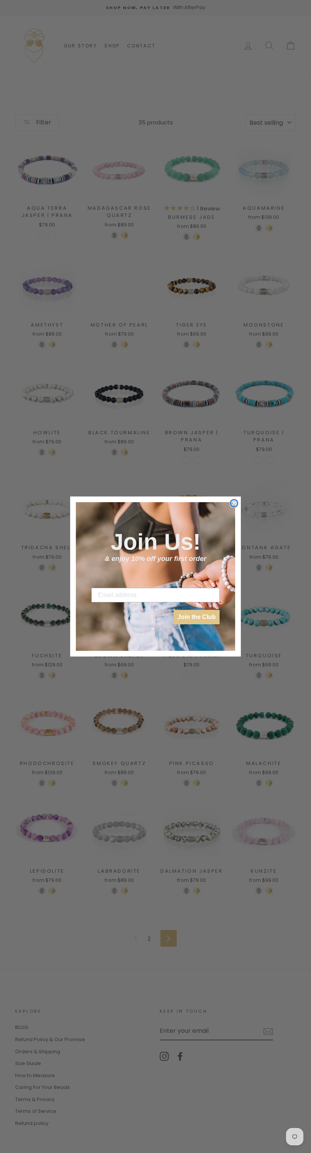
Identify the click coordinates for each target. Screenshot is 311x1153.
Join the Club (196, 617)
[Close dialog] (234, 503)
